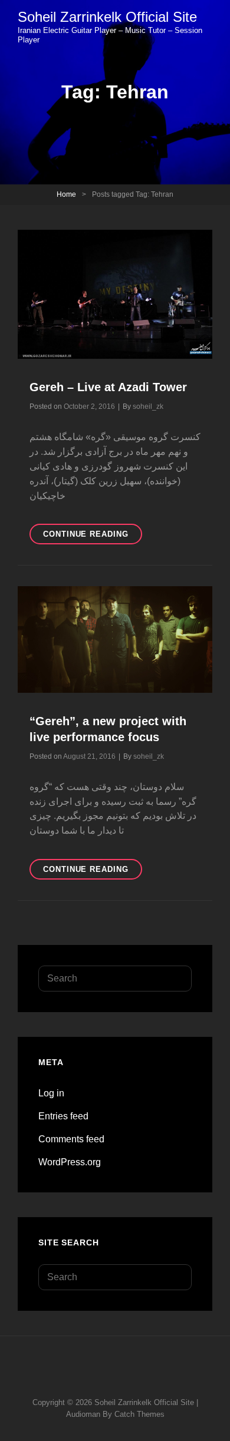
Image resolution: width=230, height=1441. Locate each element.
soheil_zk (148, 406)
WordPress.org (69, 1162)
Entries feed (63, 1116)
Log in (51, 1093)
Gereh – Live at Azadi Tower (108, 387)
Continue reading (92, 536)
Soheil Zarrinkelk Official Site (107, 17)
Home (66, 194)
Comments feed (71, 1139)
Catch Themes (139, 1414)
